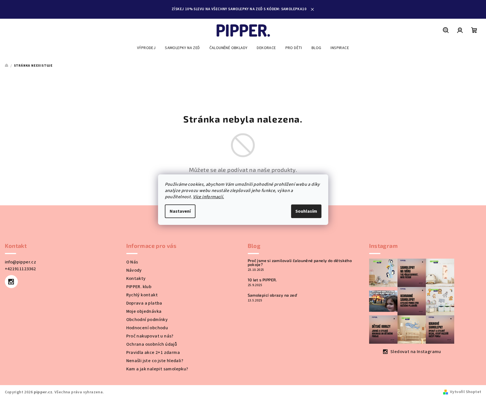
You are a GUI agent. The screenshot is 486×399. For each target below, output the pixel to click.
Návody (134, 270)
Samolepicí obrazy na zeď (272, 295)
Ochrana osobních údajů (151, 344)
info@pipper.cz (20, 262)
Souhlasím (306, 211)
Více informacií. (208, 197)
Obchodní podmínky (147, 319)
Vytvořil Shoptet (465, 392)
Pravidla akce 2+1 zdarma (153, 352)
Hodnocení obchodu (147, 328)
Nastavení (180, 211)
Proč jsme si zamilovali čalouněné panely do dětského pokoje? (300, 263)
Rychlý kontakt (142, 295)
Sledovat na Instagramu (415, 352)
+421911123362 (20, 269)
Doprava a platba (144, 303)
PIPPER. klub (139, 287)
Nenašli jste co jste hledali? (155, 361)
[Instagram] (11, 281)
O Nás (132, 262)
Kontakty (136, 278)
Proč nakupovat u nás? (150, 336)
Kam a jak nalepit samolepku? (157, 369)
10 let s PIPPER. (262, 280)
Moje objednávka (144, 311)
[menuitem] (146, 47)
